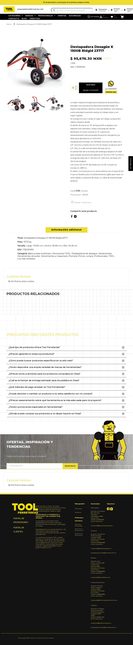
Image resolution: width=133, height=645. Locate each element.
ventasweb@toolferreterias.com (98, 548)
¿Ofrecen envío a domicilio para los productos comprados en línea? (44, 374)
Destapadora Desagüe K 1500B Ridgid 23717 (34, 24)
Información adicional (66, 229)
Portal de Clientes (18, 529)
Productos (78, 508)
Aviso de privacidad (78, 525)
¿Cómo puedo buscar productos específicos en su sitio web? (41, 360)
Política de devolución (79, 534)
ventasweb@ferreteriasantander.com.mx (98, 600)
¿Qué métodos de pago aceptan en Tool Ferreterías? (37, 387)
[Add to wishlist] (72, 202)
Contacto (78, 512)
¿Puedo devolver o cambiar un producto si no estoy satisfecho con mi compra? (50, 393)
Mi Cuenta (105, 16)
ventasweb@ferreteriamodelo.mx (98, 525)
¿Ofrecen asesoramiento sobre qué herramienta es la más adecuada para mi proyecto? (55, 400)
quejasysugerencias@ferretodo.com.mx (98, 553)
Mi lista (115, 16)
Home (8, 24)
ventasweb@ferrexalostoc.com (98, 577)
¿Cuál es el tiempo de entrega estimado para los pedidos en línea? (44, 380)
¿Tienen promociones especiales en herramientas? (35, 407)
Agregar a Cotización (91, 90)
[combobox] (72, 10)
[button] (15, 16)
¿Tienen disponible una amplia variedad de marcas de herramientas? (45, 367)
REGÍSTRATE (70, 466)
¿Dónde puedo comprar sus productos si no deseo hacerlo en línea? (45, 413)
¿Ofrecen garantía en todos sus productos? (31, 354)
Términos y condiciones (79, 529)
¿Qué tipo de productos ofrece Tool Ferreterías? (34, 347)
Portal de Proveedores (20, 520)
